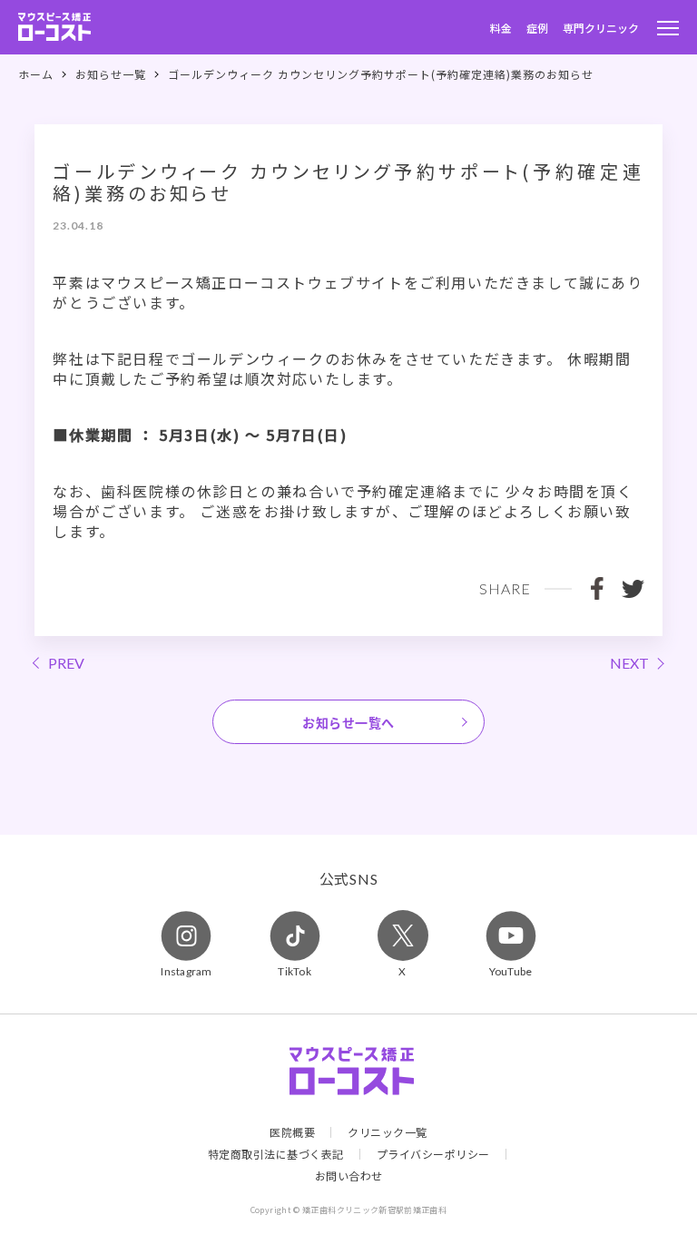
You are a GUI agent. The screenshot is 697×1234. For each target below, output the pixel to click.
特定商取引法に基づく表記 (276, 1154)
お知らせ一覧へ (348, 722)
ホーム (36, 74)
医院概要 (292, 1132)
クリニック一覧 (387, 1132)
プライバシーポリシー (433, 1154)
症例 (537, 27)
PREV (66, 662)
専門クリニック (601, 27)
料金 (501, 27)
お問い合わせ (349, 1175)
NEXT (629, 662)
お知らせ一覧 (110, 74)
